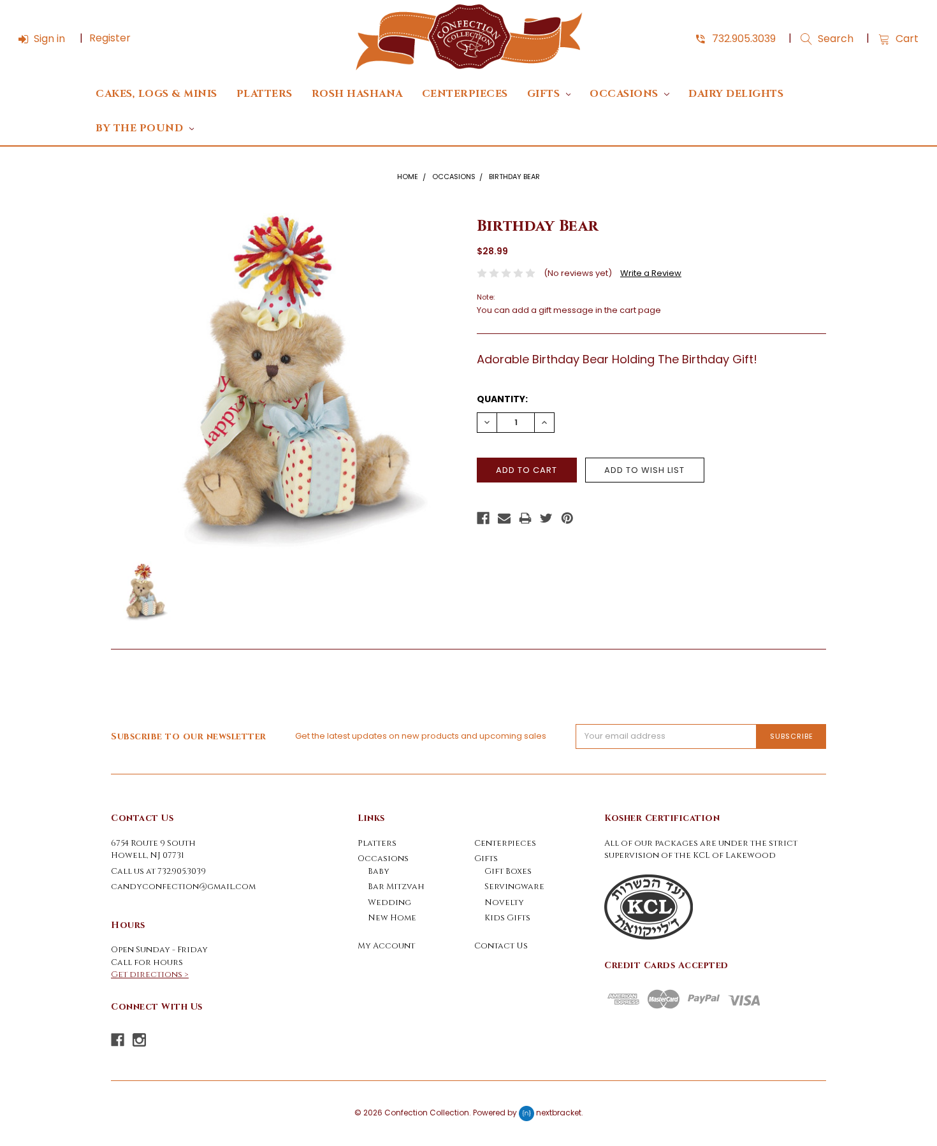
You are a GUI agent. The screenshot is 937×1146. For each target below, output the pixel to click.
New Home (392, 918)
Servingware (514, 886)
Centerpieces (465, 94)
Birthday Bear (514, 176)
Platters (264, 94)
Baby (378, 871)
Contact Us (501, 946)
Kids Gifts (507, 918)
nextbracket (558, 1112)
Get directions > (150, 974)
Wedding (389, 902)
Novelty (504, 902)
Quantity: (502, 399)
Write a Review (650, 273)
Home (407, 176)
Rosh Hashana (357, 94)
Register (110, 38)
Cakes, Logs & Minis (156, 94)
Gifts (545, 94)
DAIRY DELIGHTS (735, 94)
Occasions (625, 94)
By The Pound (141, 128)
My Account (386, 946)
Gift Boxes (508, 871)
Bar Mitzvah (396, 886)
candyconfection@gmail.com (183, 886)
